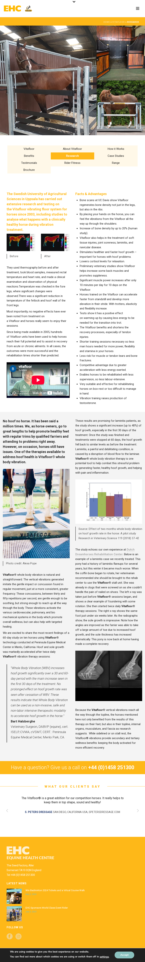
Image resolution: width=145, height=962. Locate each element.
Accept (124, 955)
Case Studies (116, 156)
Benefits (29, 156)
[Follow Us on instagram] (18, 936)
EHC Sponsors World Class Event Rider (46, 907)
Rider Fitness (72, 163)
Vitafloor (118, 22)
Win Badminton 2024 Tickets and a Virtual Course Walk (55, 890)
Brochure (29, 170)
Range (116, 163)
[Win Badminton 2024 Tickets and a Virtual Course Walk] (14, 896)
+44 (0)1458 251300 (23, 874)
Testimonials (29, 163)
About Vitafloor (72, 149)
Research (72, 156)
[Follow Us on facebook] (10, 936)
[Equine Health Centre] (21, 8)
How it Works (116, 149)
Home (106, 22)
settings (104, 957)
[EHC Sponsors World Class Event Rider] (14, 913)
